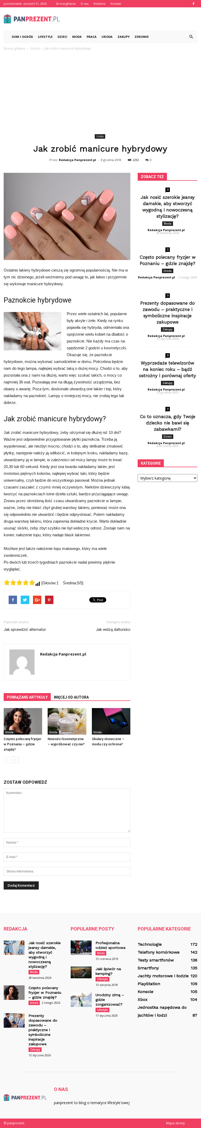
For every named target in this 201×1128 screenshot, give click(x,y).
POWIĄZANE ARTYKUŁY (27, 697)
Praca (92, 37)
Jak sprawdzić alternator (25, 629)
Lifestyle (45, 37)
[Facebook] (193, 3)
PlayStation (149, 983)
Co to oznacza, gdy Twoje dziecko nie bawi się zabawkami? (167, 423)
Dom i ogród (22, 37)
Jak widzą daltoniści (113, 629)
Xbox (143, 999)
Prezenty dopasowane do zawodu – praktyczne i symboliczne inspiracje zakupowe (43, 1029)
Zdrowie (142, 37)
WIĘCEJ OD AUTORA (71, 697)
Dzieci (62, 37)
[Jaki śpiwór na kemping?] (81, 972)
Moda (77, 37)
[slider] (19, 582)
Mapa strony (175, 1123)
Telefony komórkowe (159, 952)
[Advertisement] (100, 93)
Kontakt (115, 4)
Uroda (107, 37)
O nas (84, 4)
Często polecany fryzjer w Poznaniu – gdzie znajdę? (22, 744)
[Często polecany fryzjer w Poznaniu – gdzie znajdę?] (23, 721)
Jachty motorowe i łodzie (163, 975)
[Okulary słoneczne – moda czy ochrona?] (111, 721)
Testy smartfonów (156, 960)
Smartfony (148, 967)
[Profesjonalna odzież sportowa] (81, 947)
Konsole (145, 991)
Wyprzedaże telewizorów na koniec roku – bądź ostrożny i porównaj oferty (167, 369)
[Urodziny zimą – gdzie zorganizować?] (81, 999)
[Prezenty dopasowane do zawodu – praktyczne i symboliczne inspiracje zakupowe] (14, 1020)
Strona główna (66, 4)
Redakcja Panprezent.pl (77, 160)
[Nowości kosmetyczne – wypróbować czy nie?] (67, 721)
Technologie (150, 944)
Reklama (99, 4)
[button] (191, 36)
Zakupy (124, 37)
